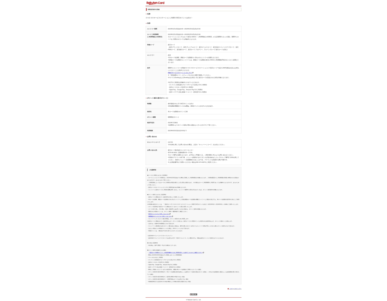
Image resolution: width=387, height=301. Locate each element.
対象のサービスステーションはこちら (180, 72)
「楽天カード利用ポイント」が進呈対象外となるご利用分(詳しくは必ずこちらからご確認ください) (175, 252)
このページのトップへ (235, 288)
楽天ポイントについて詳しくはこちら (158, 214)
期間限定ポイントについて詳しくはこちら (159, 216)
